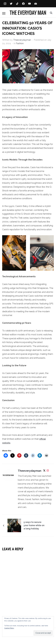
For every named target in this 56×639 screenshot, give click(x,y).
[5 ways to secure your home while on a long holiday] (14, 525)
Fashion (20, 43)
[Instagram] (48, 471)
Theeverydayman (22, 40)
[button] (3, 13)
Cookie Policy (9, 628)
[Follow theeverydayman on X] (44, 471)
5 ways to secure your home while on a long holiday (34, 525)
